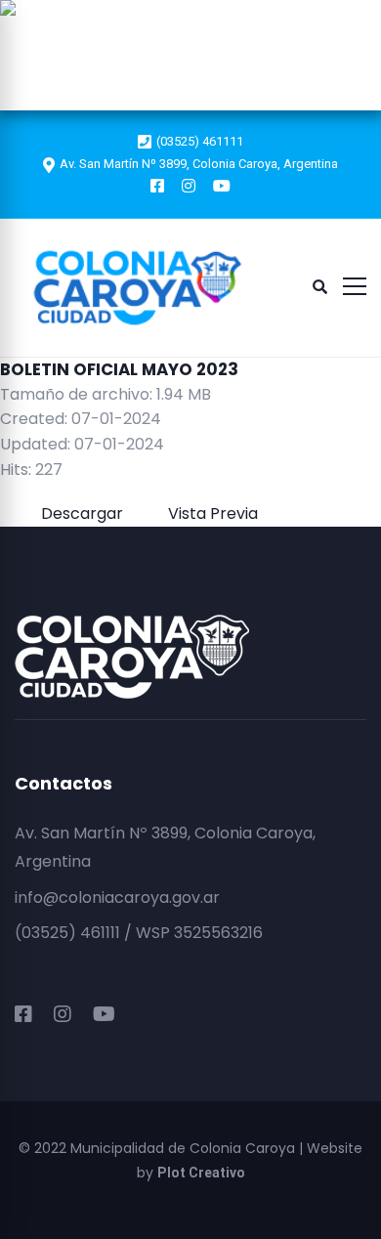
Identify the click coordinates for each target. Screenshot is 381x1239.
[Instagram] (62, 1015)
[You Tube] (104, 1015)
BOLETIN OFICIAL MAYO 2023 (119, 369)
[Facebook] (23, 1015)
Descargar (181, 17)
